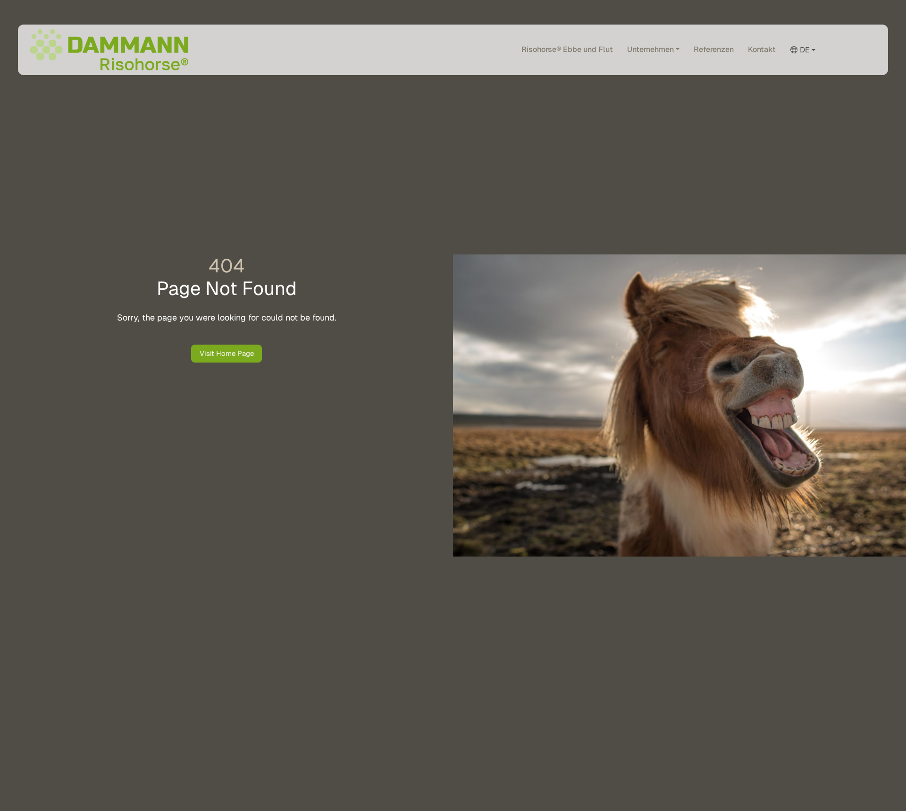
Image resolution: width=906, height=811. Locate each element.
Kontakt (762, 49)
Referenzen (714, 49)
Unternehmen (650, 49)
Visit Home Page (227, 353)
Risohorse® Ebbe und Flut (567, 49)
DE (805, 49)
